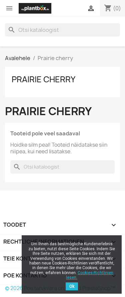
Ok (71, 286)
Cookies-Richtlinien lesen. (89, 275)
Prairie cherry (43, 79)
